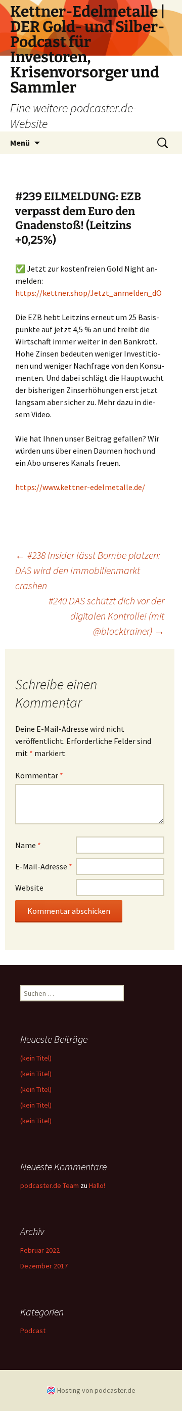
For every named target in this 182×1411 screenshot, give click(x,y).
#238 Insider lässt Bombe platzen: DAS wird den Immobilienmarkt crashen (87, 570)
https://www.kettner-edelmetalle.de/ (80, 487)
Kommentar (39, 775)
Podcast (33, 1330)
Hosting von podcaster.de (96, 1390)
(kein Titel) (36, 1058)
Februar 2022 (40, 1250)
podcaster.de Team (49, 1185)
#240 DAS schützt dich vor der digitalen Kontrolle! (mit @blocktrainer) (106, 615)
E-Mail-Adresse (43, 866)
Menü (20, 143)
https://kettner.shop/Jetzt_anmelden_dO (88, 293)
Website (29, 888)
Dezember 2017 (44, 1265)
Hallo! (97, 1185)
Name (28, 845)
